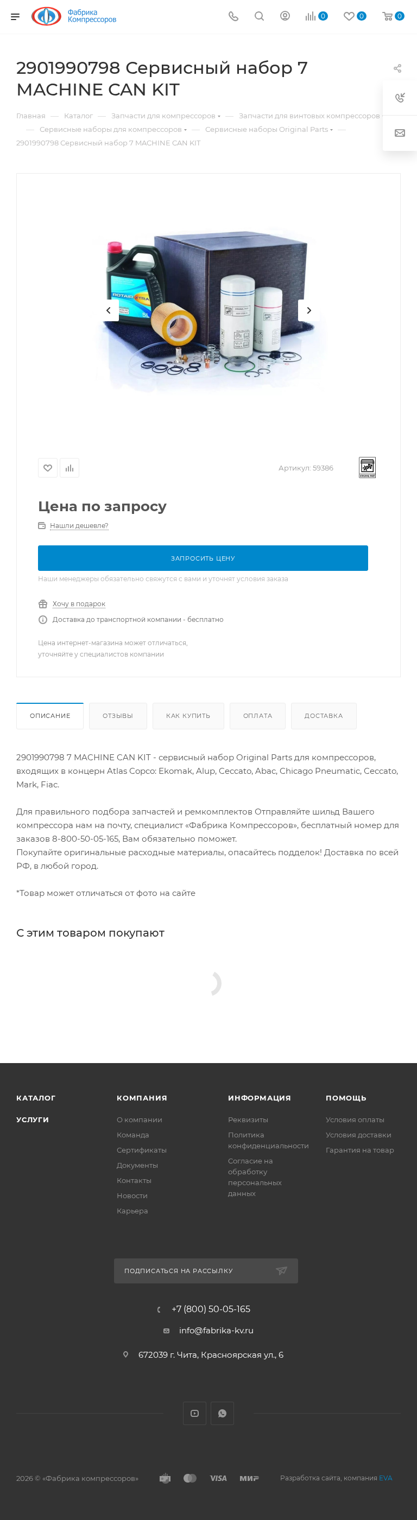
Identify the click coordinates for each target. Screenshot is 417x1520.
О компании (139, 1119)
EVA (386, 1478)
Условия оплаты (355, 1119)
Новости (132, 1195)
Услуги (32, 1119)
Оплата (258, 716)
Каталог (36, 1097)
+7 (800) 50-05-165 (211, 1309)
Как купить (188, 716)
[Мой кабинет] (285, 17)
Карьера (132, 1210)
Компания (142, 1097)
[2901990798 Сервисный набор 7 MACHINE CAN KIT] (208, 310)
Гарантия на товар (360, 1150)
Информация (260, 1097)
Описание (50, 716)
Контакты (134, 1180)
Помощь (346, 1097)
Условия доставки (358, 1134)
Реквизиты (248, 1119)
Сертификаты (142, 1150)
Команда (133, 1134)
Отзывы (118, 716)
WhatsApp (222, 1413)
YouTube (194, 1413)
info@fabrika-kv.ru (216, 1330)
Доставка (324, 716)
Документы (137, 1165)
